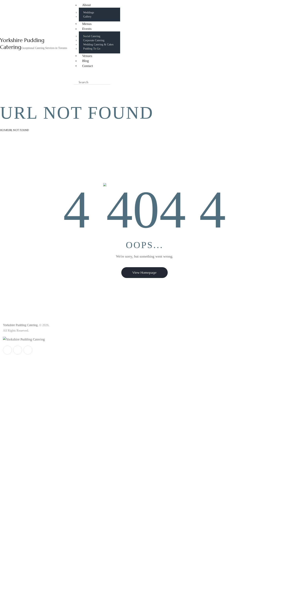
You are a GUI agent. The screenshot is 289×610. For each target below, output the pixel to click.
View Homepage (144, 272)
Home (4, 130)
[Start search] (115, 82)
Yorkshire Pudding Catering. (20, 325)
